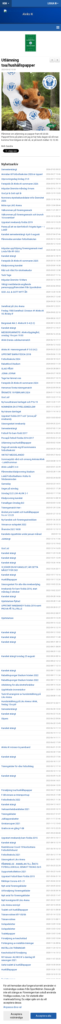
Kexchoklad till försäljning (14, 952)
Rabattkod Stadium (10, 364)
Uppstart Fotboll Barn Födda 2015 (18, 876)
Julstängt (6, 539)
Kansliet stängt (8, 256)
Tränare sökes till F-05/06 (13, 914)
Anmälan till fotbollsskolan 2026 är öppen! (22, 174)
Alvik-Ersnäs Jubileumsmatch (15, 340)
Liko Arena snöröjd (10, 905)
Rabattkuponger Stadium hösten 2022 (19, 675)
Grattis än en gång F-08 (12, 828)
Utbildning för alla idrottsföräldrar (17, 685)
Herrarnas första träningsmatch (16, 387)
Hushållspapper (9, 579)
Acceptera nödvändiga (16, 1016)
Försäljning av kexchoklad (14, 938)
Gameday (6, 484)
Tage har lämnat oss (11, 378)
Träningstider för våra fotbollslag (17, 766)
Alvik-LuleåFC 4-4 (9, 467)
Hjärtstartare (7, 618)
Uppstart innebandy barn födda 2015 (19, 838)
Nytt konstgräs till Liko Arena (15, 900)
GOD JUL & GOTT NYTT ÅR (14, 292)
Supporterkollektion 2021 (13, 871)
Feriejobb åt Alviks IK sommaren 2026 (19, 183)
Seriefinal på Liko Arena (12, 306)
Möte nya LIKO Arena (11, 205)
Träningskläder (8, 814)
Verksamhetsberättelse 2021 (15, 809)
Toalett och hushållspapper (14, 909)
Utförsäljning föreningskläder (15, 890)
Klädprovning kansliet (12, 265)
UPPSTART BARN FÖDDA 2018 (16, 354)
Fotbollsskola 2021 (10, 854)
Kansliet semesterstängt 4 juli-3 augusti (20, 234)
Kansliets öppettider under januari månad (21, 534)
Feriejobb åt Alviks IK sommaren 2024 (19, 383)
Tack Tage (6, 275)
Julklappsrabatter (10, 818)
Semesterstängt (9, 169)
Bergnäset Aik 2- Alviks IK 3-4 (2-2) (18, 323)
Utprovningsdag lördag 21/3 (15, 179)
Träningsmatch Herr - (11, 507)
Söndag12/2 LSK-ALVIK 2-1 (14, 493)
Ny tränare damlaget (11, 411)
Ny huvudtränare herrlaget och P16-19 (19, 402)
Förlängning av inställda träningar (17, 943)
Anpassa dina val (12, 1007)
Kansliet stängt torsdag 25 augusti (18, 656)
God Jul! (5, 397)
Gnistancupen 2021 (10, 823)
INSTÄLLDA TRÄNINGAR (13, 948)
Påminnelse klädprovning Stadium (18, 471)
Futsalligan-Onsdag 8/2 (12, 503)
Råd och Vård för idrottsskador (16, 270)
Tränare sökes (8, 919)
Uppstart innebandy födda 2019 (17, 222)
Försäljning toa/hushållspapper (16, 790)
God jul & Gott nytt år (11, 193)
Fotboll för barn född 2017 (14, 433)
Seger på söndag (9, 488)
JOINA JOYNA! (8, 373)
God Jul (5, 548)
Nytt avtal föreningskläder (13, 886)
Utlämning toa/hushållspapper (16, 442)
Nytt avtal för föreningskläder (15, 895)
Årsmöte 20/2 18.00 (11, 529)
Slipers (4, 718)
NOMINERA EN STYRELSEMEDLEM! (18, 407)
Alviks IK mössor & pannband (15, 747)
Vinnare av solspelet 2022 (13, 524)
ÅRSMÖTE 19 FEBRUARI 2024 (15, 392)
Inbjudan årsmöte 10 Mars (14, 280)
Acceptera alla (43, 1015)
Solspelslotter (8, 924)
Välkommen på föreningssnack (16, 210)
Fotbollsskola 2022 (10, 799)
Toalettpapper (8, 933)
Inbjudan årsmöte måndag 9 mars (17, 188)
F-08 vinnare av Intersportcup (15, 795)
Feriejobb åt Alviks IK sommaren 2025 (19, 260)
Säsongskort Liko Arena (13, 859)
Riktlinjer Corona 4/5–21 (13, 881)
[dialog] (30, 1001)
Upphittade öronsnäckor (13, 689)
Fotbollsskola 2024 (10, 359)
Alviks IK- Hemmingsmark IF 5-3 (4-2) (19, 349)
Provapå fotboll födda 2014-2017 (17, 438)
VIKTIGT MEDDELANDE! (12, 455)
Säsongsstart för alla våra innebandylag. (21, 584)
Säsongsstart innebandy (13, 423)
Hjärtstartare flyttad (10, 601)
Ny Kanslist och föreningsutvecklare (18, 519)
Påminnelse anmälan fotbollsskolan (18, 239)
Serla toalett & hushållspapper (16, 965)
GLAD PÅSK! (7, 368)
